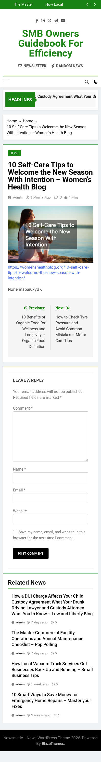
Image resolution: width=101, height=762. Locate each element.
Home (14, 153)
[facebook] (37, 21)
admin (18, 197)
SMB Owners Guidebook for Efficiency (50, 43)
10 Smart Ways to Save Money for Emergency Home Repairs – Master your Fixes (51, 700)
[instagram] (43, 21)
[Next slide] (94, 4)
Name (19, 469)
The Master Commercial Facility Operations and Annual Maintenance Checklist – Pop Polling (20, 5)
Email (19, 490)
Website (20, 511)
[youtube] (63, 21)
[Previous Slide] (87, 4)
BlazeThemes (53, 743)
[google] (56, 21)
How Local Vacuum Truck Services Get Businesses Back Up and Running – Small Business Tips (48, 5)
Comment (23, 408)
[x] (49, 21)
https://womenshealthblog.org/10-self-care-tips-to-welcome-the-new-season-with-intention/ (48, 272)
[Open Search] (87, 82)
